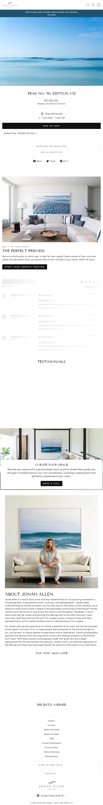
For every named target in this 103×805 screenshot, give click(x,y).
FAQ (51, 738)
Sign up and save (51, 765)
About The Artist (51, 729)
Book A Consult (51, 734)
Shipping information (51, 146)
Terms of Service (51, 752)
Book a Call (51, 483)
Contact (51, 725)
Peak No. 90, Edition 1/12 (21, 686)
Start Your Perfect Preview (25, 267)
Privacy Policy (51, 747)
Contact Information (51, 743)
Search (51, 720)
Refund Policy (51, 756)
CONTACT (51, 773)
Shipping (41, 103)
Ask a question (51, 152)
